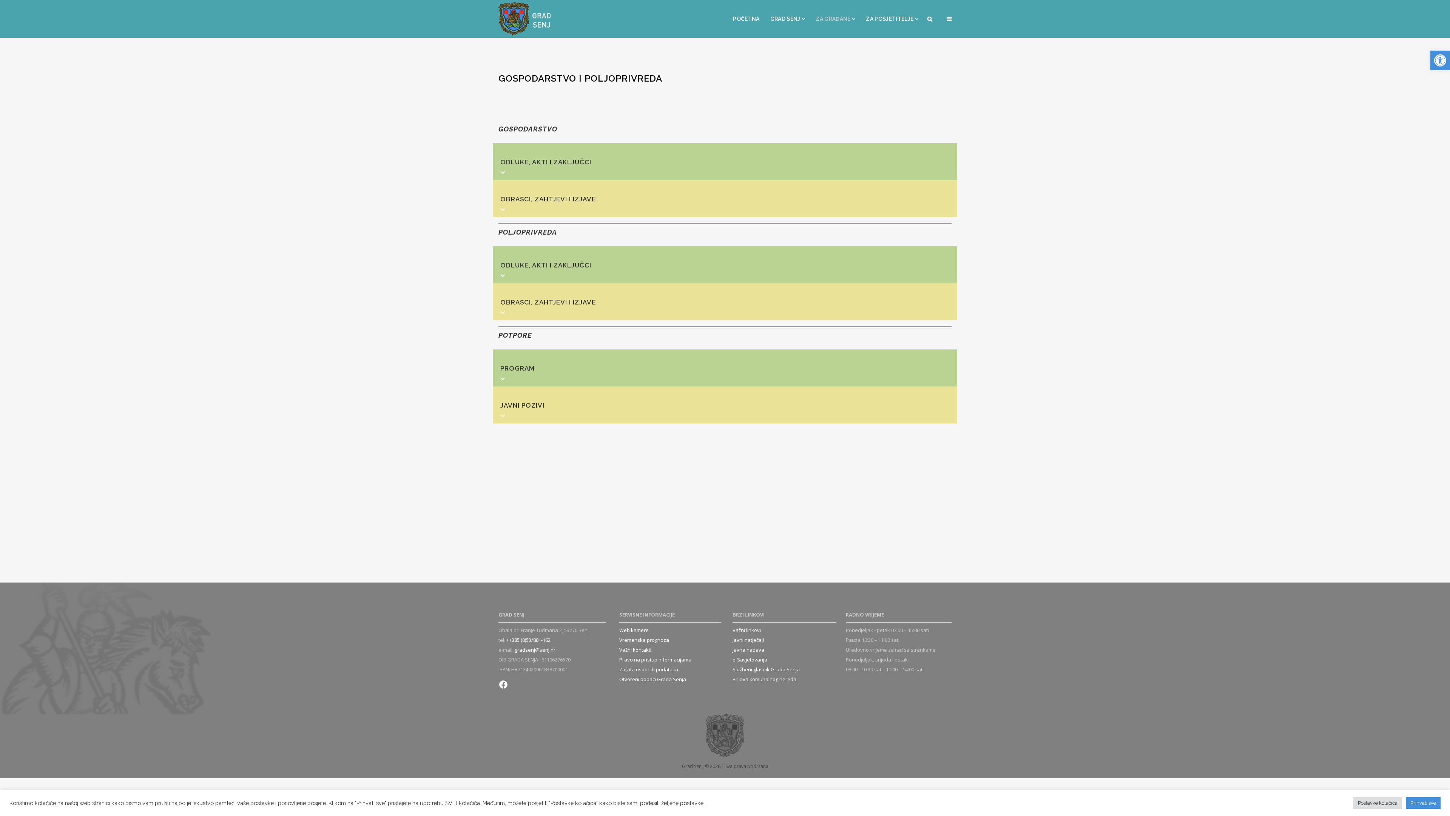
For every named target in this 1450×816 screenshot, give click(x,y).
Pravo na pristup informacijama (655, 659)
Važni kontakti (635, 649)
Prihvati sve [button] (1423, 803)
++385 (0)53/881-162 (528, 640)
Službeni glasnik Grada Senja (766, 669)
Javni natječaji (748, 640)
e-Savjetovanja (750, 659)
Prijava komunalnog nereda (764, 679)
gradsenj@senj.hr (535, 649)
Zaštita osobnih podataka (648, 669)
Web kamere (634, 630)
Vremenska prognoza (644, 640)
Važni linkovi (747, 630)
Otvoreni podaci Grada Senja (652, 679)
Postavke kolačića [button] (1378, 803)
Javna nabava (748, 649)
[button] (1440, 60)
